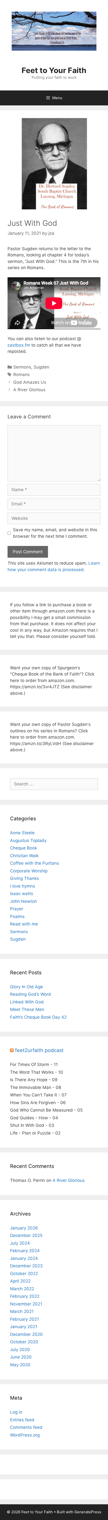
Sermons (22, 367)
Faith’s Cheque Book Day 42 (38, 1017)
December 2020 (26, 1334)
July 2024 (20, 1243)
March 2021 (22, 1311)
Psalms (17, 916)
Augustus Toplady (28, 840)
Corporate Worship (28, 870)
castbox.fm (19, 345)
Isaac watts (21, 893)
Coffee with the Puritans (34, 863)
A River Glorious (29, 389)
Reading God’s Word (30, 994)
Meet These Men (27, 1009)
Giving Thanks (24, 878)
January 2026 (24, 1227)
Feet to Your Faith (54, 70)
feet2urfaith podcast (39, 1050)
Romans (21, 374)
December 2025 (26, 1235)
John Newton (23, 901)
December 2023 (26, 1265)
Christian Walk (24, 855)
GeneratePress (87, 1512)
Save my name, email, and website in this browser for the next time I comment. (55, 533)
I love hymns (22, 886)
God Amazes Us (29, 382)
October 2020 (24, 1341)
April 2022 (20, 1281)
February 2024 (25, 1250)
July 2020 (20, 1349)
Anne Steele (22, 832)
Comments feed (26, 1427)
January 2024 (24, 1258)
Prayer (16, 908)
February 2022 (24, 1296)
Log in (16, 1412)
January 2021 (23, 1326)
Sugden (41, 367)
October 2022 (24, 1273)
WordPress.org (25, 1435)
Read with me (24, 923)
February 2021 (24, 1319)
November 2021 (26, 1303)
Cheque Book (23, 847)
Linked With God (27, 1001)
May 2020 (20, 1364)
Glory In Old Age (26, 986)
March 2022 (22, 1288)
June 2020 (21, 1357)
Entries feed (22, 1419)
